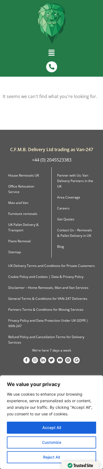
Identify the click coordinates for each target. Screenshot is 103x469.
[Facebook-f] (26, 360)
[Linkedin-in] (43, 360)
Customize (51, 442)
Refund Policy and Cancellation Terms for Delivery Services (46, 340)
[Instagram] (35, 360)
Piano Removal (19, 241)
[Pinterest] (68, 360)
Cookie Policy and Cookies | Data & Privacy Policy (45, 276)
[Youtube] (60, 360)
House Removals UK (23, 175)
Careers (63, 208)
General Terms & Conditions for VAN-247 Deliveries (47, 298)
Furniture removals (22, 213)
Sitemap (14, 252)
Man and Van (18, 202)
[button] (51, 54)
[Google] (76, 360)
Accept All (51, 427)
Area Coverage (68, 197)
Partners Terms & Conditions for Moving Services (45, 309)
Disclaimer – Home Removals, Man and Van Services (48, 287)
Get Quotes (65, 219)
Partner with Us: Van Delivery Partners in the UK (75, 181)
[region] (51, 422)
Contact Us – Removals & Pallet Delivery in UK (74, 233)
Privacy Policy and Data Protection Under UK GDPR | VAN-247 (48, 323)
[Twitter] (51, 360)
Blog (60, 246)
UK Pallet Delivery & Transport (23, 227)
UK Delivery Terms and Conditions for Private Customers (51, 265)
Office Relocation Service (21, 189)
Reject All (51, 457)
